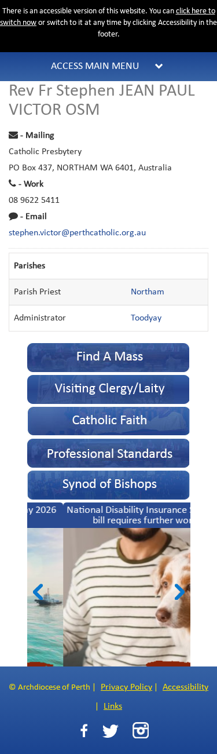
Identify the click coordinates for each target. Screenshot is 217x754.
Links (113, 706)
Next (180, 592)
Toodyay (146, 318)
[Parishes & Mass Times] (108, 357)
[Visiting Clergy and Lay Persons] (108, 389)
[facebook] (84, 731)
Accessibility (185, 687)
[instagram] (141, 730)
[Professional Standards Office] (108, 453)
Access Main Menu (95, 66)
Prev (38, 592)
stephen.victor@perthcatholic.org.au (77, 233)
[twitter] (110, 731)
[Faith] (108, 421)
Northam (147, 292)
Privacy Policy (126, 687)
